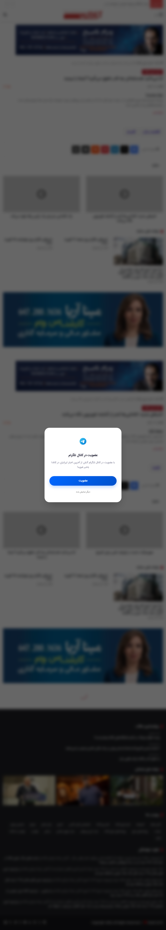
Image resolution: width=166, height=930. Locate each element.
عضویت (83, 480)
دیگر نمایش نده (83, 492)
